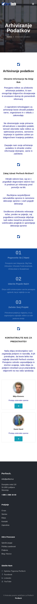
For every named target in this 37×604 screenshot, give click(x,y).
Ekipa (4, 518)
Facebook (8, 574)
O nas (4, 510)
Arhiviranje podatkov (22, 37)
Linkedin (7, 578)
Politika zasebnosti (9, 546)
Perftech (18, 598)
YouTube (7, 581)
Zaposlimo (5, 525)
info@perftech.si (8, 479)
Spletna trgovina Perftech (15, 571)
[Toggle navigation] (33, 4)
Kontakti (5, 521)
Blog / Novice (7, 554)
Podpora (5, 550)
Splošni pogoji (7, 543)
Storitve (4, 514)
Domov (9, 37)
